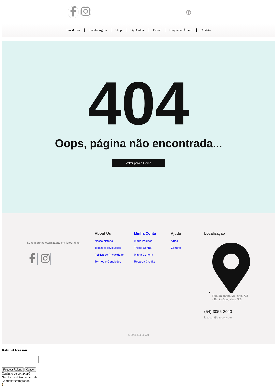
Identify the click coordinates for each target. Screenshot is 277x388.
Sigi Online (137, 30)
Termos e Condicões (108, 261)
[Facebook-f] (73, 12)
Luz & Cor (73, 30)
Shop (118, 30)
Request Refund (12, 369)
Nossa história (104, 240)
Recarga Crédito (144, 261)
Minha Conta (145, 233)
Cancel (30, 369)
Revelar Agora (98, 30)
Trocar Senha (142, 247)
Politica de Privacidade (109, 254)
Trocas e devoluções (108, 247)
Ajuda (174, 240)
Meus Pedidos (143, 240)
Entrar (157, 30)
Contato (206, 30)
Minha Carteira (143, 254)
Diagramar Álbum (180, 30)
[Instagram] (85, 12)
